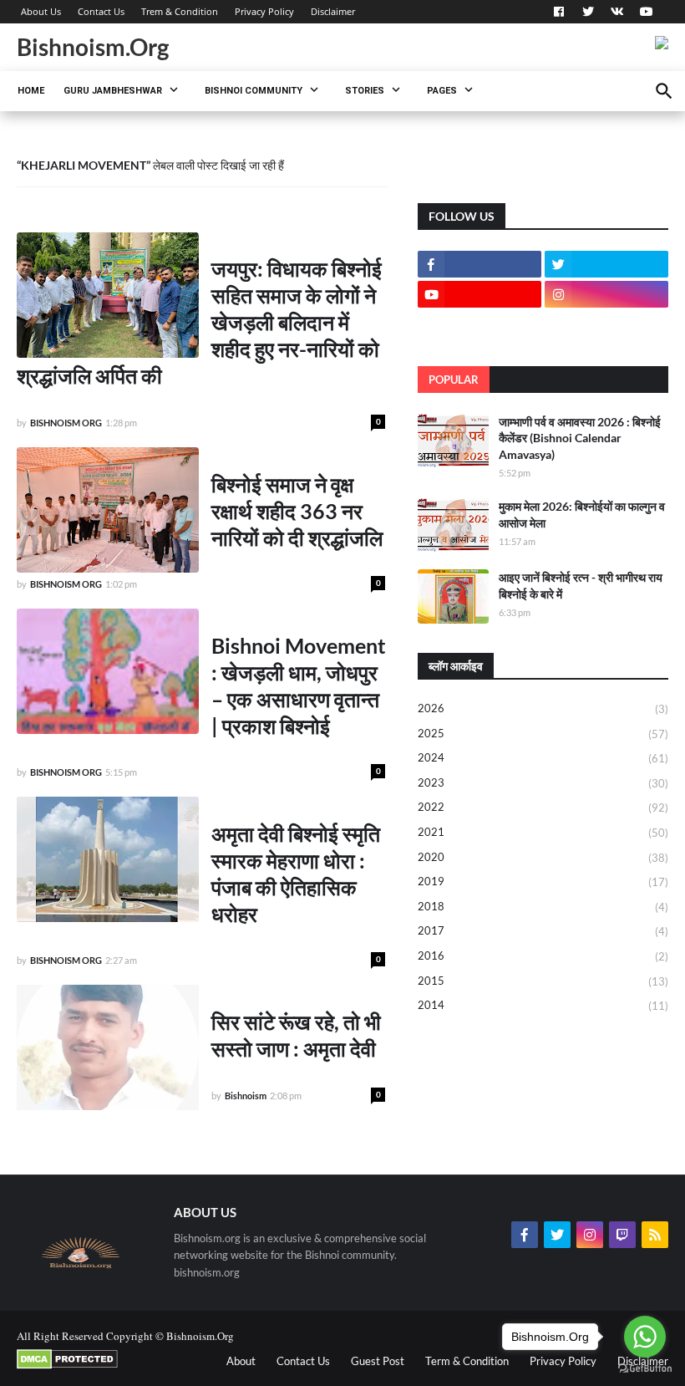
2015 (543, 981)
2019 (543, 881)
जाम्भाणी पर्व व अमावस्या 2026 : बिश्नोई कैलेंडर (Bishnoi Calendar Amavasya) (580, 438)
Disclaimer (333, 11)
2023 (543, 783)
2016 (543, 956)
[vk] (617, 11)
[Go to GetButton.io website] (645, 1368)
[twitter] (588, 11)
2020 (543, 857)
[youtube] (644, 11)
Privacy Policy (264, 11)
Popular (454, 379)
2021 (543, 832)
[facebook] (559, 11)
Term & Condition (467, 1361)
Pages (442, 90)
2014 (543, 1005)
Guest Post (377, 1361)
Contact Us (101, 11)
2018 (543, 906)
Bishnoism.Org (93, 47)
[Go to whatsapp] (645, 1337)
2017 (543, 931)
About (241, 1361)
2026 (543, 708)
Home (31, 90)
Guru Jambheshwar (112, 90)
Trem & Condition (179, 11)
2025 (543, 733)
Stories (364, 90)
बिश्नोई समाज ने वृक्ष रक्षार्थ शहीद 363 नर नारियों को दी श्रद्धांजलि (297, 510)
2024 (543, 758)
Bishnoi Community (253, 90)
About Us (41, 11)
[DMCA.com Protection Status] (67, 1365)
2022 (543, 807)
